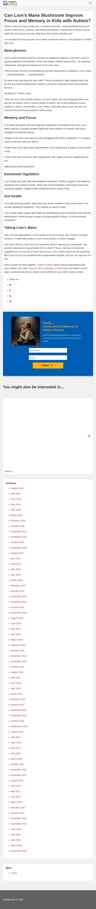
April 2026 (16, 510)
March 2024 (16, 640)
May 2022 (15, 748)
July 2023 (15, 677)
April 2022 (16, 753)
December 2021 (19, 769)
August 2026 (17, 488)
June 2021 (16, 786)
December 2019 (19, 851)
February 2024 (18, 645)
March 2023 (16, 694)
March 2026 (16, 515)
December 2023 (19, 656)
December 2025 (19, 531)
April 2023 (16, 688)
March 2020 (16, 845)
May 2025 (15, 569)
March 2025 (16, 580)
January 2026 (17, 526)
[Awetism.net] (10, 3)
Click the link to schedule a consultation (48, 268)
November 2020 (19, 824)
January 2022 (17, 764)
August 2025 (17, 553)
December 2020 (19, 818)
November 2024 (19, 602)
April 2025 (16, 575)
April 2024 (16, 634)
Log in (14, 873)
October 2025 (17, 542)
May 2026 (15, 504)
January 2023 (17, 704)
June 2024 (16, 623)
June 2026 (16, 499)
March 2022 (16, 759)
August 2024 (17, 618)
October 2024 (17, 607)
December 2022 (19, 710)
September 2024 (19, 612)
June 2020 (16, 829)
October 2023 (17, 667)
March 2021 (16, 802)
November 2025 (19, 537)
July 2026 (15, 493)
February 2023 (18, 699)
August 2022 (17, 732)
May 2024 (15, 629)
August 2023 (17, 672)
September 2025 (19, 548)
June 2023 (16, 683)
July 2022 (15, 737)
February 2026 (18, 520)
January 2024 (17, 650)
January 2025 (17, 591)
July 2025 (15, 558)
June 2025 (16, 564)
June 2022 (16, 742)
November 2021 (19, 775)
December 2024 (19, 596)
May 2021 (15, 791)
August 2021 (17, 780)
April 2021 (16, 796)
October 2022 (17, 721)
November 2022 (19, 715)
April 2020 (16, 840)
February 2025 (18, 585)
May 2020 (15, 834)
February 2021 (18, 807)
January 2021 (17, 813)
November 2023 (19, 661)
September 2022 (19, 726)
